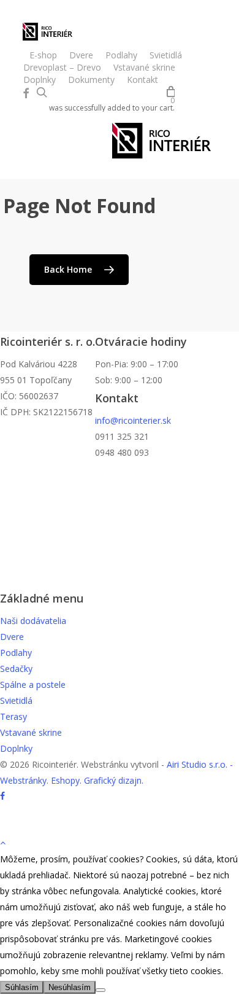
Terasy (13, 716)
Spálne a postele (33, 684)
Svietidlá (16, 700)
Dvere (12, 636)
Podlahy (16, 652)
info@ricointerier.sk (133, 420)
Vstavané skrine (31, 732)
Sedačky (16, 668)
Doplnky (16, 748)
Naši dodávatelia (33, 620)
